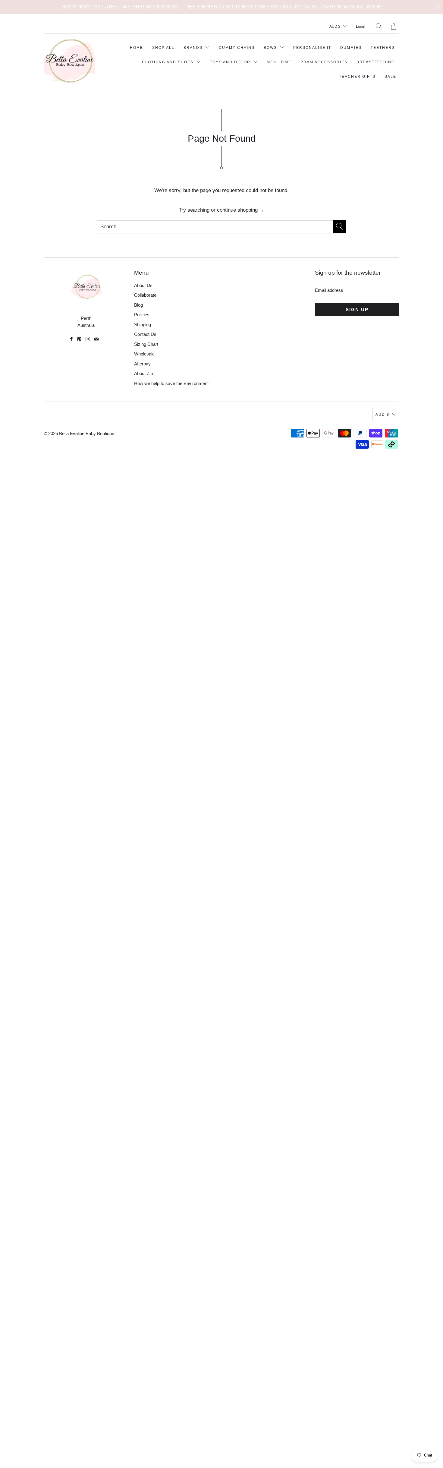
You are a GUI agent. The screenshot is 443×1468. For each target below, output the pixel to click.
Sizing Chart (146, 344)
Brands (194, 48)
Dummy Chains (237, 48)
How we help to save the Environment (171, 383)
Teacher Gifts (357, 76)
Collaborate (145, 295)
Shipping (142, 324)
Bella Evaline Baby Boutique (86, 433)
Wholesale (144, 353)
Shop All (163, 48)
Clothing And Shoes (168, 62)
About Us (143, 285)
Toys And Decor (231, 62)
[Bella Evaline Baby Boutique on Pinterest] (79, 339)
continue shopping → (240, 210)
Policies (141, 314)
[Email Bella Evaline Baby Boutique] (96, 339)
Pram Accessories (323, 62)
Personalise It (312, 48)
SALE (390, 76)
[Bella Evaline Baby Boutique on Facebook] (71, 339)
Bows (271, 48)
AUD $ (334, 26)
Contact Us (145, 334)
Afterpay (142, 363)
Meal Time (279, 62)
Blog (138, 305)
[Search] (379, 26)
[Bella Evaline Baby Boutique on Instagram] (88, 339)
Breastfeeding (376, 62)
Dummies (351, 48)
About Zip (143, 373)
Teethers (383, 48)
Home (136, 48)
